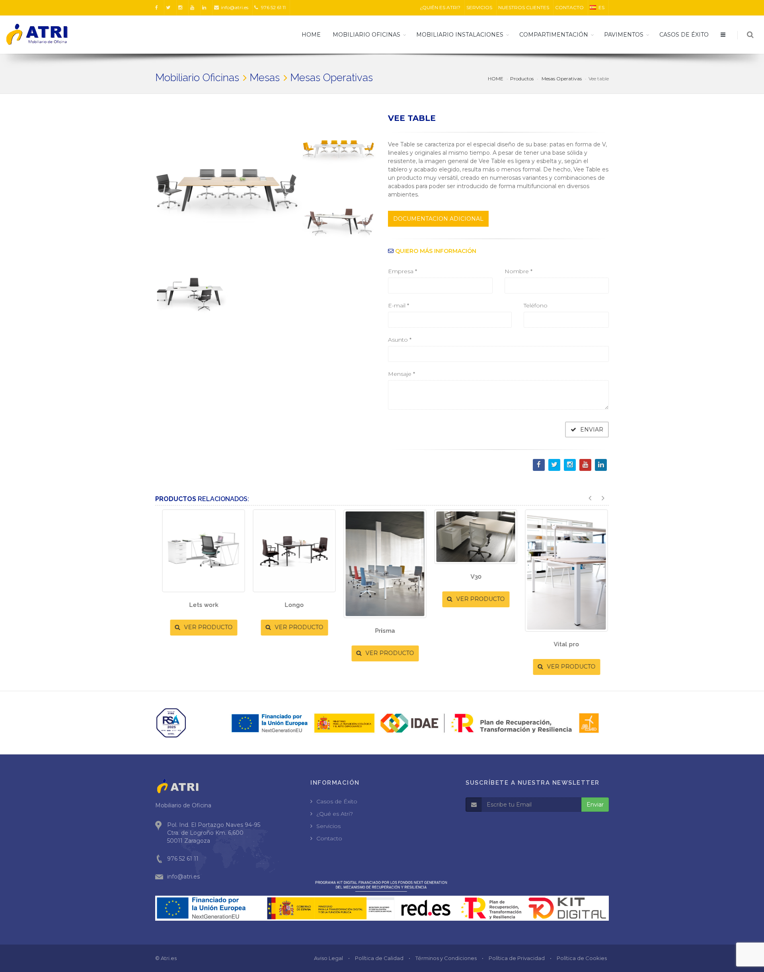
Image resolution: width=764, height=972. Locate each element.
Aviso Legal (328, 958)
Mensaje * (401, 373)
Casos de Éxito (336, 801)
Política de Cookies (582, 958)
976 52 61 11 (273, 7)
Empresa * (402, 271)
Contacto (329, 838)
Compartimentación (553, 34)
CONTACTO (569, 7)
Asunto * (399, 339)
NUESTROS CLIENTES (523, 7)
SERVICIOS (479, 7)
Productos (522, 79)
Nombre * (518, 271)
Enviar (595, 804)
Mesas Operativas (561, 79)
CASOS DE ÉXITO (684, 34)
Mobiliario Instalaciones (459, 34)
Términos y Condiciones (446, 958)
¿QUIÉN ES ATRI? (440, 7)
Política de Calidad (379, 958)
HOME (311, 34)
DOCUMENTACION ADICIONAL (438, 218)
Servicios (328, 826)
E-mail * (398, 305)
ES (601, 7)
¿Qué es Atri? (334, 813)
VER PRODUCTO (204, 627)
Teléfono (536, 305)
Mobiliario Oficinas (366, 34)
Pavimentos (623, 34)
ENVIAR (591, 429)
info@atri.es (234, 7)
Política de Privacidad (517, 958)
